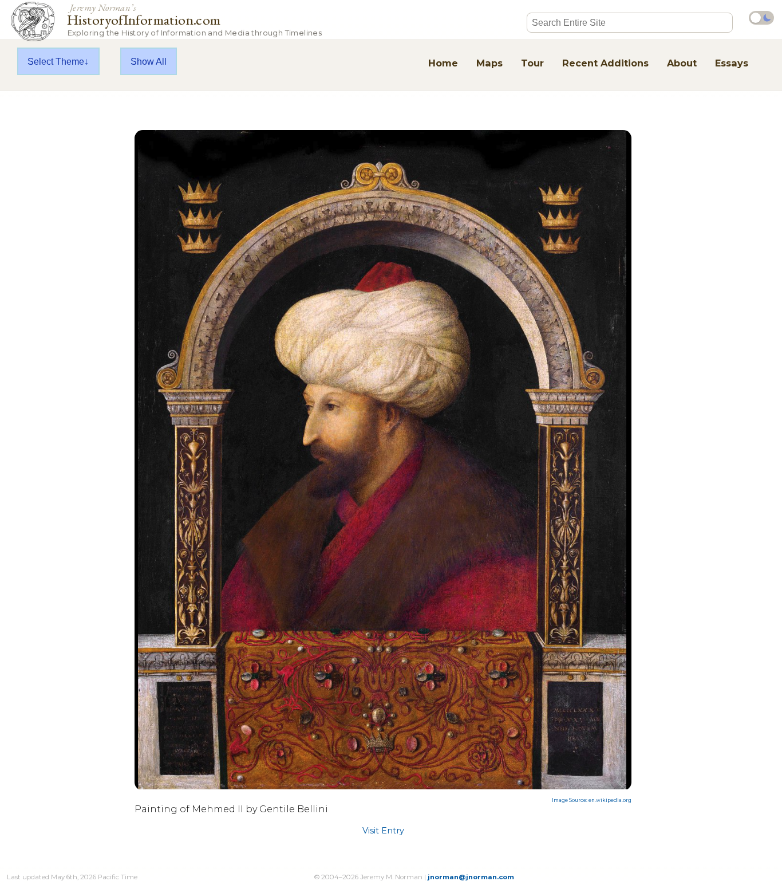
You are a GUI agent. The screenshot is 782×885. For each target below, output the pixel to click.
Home (443, 63)
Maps (489, 63)
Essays (731, 63)
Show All (149, 61)
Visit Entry (383, 830)
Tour (532, 63)
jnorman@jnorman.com (471, 877)
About (682, 63)
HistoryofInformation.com (194, 19)
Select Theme (55, 61)
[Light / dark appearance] (761, 18)
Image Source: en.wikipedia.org (591, 800)
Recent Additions (605, 63)
